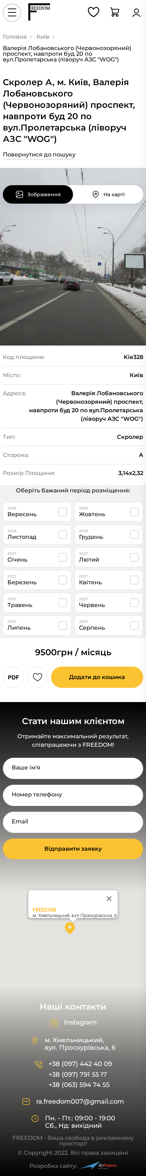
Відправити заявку (73, 848)
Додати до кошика (97, 677)
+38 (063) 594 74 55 (79, 1085)
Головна (15, 36)
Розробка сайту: (53, 1166)
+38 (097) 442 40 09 (80, 1064)
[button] (73, 930)
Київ (42, 36)
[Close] (109, 898)
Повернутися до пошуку (39, 154)
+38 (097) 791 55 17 (78, 1074)
